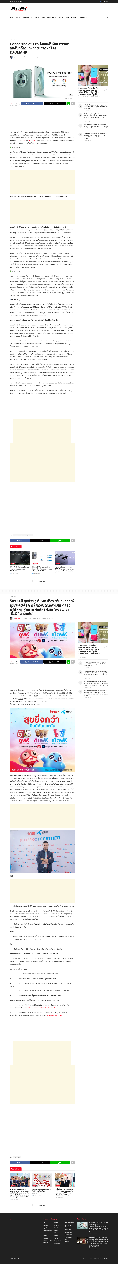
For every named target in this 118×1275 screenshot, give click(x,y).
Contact (106, 1258)
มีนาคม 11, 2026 (59, 575)
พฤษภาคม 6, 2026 (37, 1195)
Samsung (26, 17)
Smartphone (51, 17)
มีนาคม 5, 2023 (28, 57)
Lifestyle (57, 1228)
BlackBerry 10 (47, 1230)
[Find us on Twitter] (102, 1)
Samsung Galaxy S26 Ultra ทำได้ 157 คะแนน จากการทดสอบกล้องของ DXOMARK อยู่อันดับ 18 (64, 570)
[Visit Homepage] (18, 9)
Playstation (57, 1241)
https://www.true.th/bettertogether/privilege (42, 1008)
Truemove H (49, 618)
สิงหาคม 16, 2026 (14, 573)
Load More (42, 581)
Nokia (56, 1235)
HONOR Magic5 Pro (26, 535)
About (84, 1258)
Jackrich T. (18, 57)
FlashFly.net (16, 1258)
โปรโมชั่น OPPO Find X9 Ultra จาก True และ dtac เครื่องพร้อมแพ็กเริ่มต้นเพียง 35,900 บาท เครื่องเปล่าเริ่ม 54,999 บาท (64, 1192)
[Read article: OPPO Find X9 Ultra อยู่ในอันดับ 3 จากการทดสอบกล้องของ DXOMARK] (20, 558)
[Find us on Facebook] (100, 1)
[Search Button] (107, 17)
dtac (15, 596)
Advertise (90, 1258)
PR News (40, 57)
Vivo (32, 17)
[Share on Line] (68, 103)
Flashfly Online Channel (47, 1241)
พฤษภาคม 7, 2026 (14, 1199)
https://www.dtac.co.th (54, 1015)
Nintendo (57, 1233)
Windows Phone (68, 1240)
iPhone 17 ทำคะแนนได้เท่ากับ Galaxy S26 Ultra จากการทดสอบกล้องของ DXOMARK (42, 569)
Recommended (69, 1222)
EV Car (45, 1235)
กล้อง (23, 140)
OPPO (37, 17)
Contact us (105, 1)
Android (45, 1225)
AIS (34, 1185)
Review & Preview (72, 17)
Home (11, 17)
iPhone (43, 17)
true (19, 1157)
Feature (45, 1238)
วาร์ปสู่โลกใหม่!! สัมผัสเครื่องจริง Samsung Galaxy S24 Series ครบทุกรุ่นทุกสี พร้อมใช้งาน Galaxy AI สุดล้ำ (96, 106)
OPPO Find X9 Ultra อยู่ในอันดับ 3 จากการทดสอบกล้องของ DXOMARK (19, 569)
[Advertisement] (76, 8)
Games (61, 17)
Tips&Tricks (68, 1235)
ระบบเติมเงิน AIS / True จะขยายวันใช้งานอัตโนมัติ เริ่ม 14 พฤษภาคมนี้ (41, 1191)
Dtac (15, 1157)
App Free (46, 1228)
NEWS (18, 17)
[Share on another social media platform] (73, 103)
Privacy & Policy (98, 1258)
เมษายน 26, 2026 (59, 1197)
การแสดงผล (32, 140)
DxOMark (16, 535)
